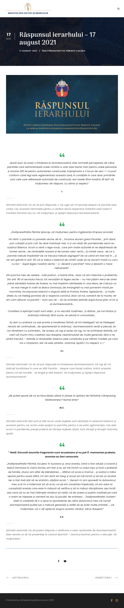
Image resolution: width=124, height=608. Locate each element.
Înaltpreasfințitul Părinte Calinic (64, 50)
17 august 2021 (28, 50)
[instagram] (117, 600)
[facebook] (112, 600)
